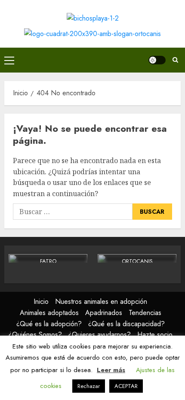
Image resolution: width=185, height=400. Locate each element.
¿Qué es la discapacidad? (126, 324)
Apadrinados (103, 313)
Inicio (41, 301)
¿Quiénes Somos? (35, 334)
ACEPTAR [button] (126, 386)
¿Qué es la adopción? (49, 324)
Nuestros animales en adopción (101, 301)
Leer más (111, 370)
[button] (9, 60)
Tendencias (145, 313)
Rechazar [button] (88, 386)
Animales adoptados (49, 313)
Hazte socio (155, 334)
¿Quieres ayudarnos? (99, 334)
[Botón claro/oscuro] (157, 60)
